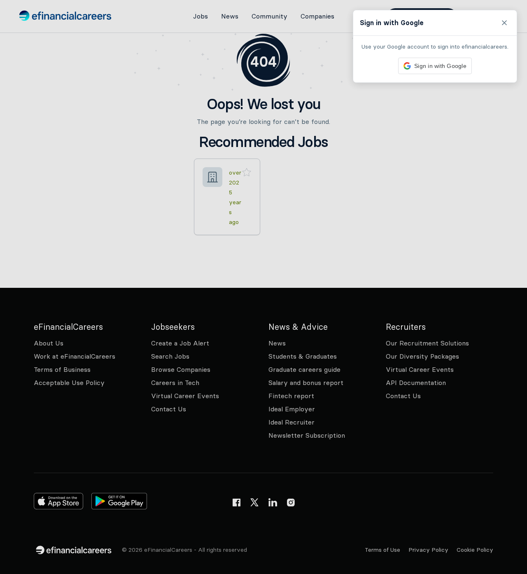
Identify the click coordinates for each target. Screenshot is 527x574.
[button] (263, 287)
